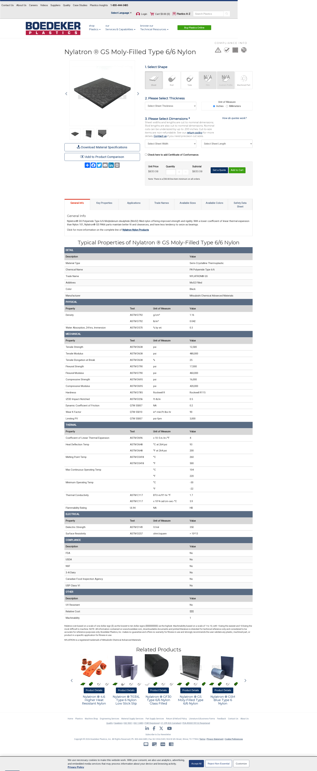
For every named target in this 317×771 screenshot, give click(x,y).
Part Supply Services (155, 719)
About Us (21, 5)
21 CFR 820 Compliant (171, 723)
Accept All (196, 763)
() (162, 14)
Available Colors (214, 202)
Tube (190, 85)
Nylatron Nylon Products (136, 229)
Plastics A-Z (183, 13)
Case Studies (80, 5)
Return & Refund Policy (176, 719)
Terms (202, 739)
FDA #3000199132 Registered (196, 723)
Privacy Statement (215, 739)
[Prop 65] (218, 51)
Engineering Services (109, 719)
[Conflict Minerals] (244, 51)
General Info (77, 202)
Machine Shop (91, 719)
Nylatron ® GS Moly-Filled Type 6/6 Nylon (190, 700)
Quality (66, 5)
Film (208, 85)
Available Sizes (188, 202)
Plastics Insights (99, 5)
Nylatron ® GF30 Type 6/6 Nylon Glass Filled (158, 700)
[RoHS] (226, 51)
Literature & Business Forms (202, 719)
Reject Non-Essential (218, 763)
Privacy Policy (76, 767)
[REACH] (235, 51)
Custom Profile (225, 85)
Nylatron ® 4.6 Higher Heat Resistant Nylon (94, 700)
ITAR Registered (152, 723)
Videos (44, 5)
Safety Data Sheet (240, 204)
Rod (172, 85)
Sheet (153, 85)
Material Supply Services (132, 719)
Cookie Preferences (234, 739)
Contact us (160, 136)
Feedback (221, 719)
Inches (220, 106)
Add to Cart (237, 170)
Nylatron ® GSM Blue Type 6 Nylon (223, 700)
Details (94, 690)
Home (70, 719)
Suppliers (55, 5)
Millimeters (235, 106)
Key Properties (104, 202)
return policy (194, 132)
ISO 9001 (128, 723)
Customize (241, 763)
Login (144, 14)
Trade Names (161, 202)
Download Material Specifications (103, 147)
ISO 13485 (138, 723)
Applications (134, 202)
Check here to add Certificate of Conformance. (173, 154)
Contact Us (7, 5)
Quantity (170, 166)
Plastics (79, 719)
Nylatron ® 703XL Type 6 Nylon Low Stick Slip (126, 700)
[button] (67, 93)
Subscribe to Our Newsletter (158, 734)
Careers (33, 5)
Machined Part (243, 85)
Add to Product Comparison (104, 157)
